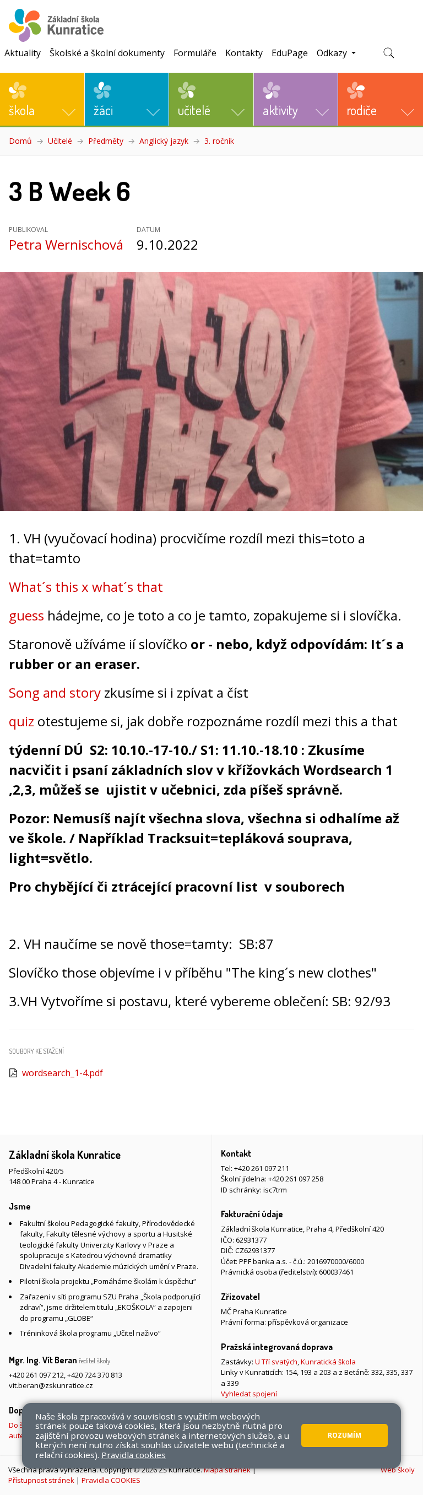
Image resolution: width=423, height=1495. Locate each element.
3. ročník (219, 141)
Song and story (55, 692)
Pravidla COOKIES (111, 1480)
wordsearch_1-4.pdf (62, 1073)
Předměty (105, 141)
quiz (21, 721)
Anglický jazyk (163, 141)
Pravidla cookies (133, 1454)
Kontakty (244, 53)
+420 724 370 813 (94, 1375)
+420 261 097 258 (295, 1179)
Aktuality (22, 53)
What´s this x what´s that (86, 587)
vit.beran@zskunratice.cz (51, 1385)
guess (26, 615)
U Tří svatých (276, 1362)
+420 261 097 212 (36, 1375)
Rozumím (344, 1435)
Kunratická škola (328, 1362)
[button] (42, 99)
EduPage (290, 53)
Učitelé (60, 141)
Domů (20, 141)
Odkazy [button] (333, 53)
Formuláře (194, 53)
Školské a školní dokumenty (107, 53)
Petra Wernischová (66, 244)
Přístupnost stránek (41, 1480)
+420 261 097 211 (261, 1168)
